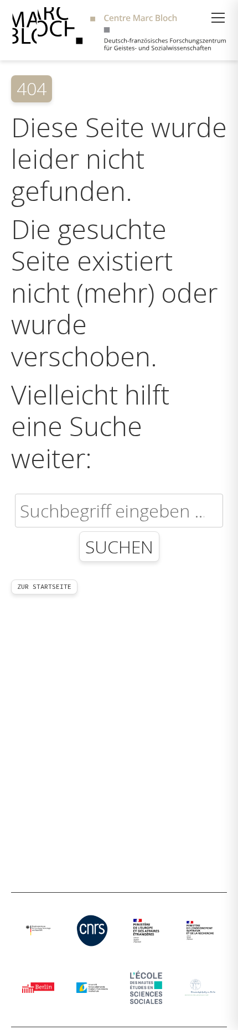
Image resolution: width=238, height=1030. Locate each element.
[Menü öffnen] (218, 18)
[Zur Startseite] (119, 30)
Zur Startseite (44, 586)
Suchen (119, 546)
